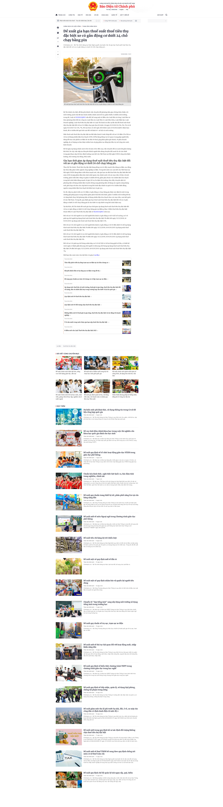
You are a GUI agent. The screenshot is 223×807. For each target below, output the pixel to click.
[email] (136, 21)
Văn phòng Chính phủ (126, 20)
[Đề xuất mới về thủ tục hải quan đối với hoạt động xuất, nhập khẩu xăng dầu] (69, 651)
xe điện (59, 346)
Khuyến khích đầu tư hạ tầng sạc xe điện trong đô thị (81, 271)
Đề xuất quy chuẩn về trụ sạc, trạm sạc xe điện (103, 623)
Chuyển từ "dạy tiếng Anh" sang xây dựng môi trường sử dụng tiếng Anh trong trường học (111, 603)
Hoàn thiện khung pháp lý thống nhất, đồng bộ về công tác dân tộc (124, 396)
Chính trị (72, 15)
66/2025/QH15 (99, 212)
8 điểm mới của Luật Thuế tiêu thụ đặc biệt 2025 (80, 330)
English (122, 9)
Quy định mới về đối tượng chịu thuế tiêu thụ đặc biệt (82, 305)
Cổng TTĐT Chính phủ (111, 20)
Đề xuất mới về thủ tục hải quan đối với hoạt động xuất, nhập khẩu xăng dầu (110, 646)
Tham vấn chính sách (89, 26)
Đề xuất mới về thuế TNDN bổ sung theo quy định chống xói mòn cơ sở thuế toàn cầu (109, 752)
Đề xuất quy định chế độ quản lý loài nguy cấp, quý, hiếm (108, 773)
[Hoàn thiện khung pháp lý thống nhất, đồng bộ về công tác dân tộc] (125, 386)
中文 (127, 9)
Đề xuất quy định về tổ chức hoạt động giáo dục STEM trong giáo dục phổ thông (109, 453)
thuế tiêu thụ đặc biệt (69, 346)
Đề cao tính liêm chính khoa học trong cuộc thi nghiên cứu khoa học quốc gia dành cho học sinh (109, 432)
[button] (96, 21)
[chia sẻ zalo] (58, 33)
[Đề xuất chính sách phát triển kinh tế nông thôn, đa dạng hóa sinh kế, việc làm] (125, 363)
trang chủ (61, 15)
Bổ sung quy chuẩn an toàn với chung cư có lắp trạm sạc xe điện (85, 279)
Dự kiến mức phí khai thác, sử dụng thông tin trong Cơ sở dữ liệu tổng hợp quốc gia (110, 411)
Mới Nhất (160, 15)
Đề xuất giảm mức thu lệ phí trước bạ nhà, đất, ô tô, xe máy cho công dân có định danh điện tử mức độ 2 (111, 710)
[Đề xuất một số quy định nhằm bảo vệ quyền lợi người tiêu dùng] (69, 587)
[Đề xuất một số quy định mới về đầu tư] (69, 566)
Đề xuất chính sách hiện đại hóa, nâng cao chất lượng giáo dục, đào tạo (68, 372)
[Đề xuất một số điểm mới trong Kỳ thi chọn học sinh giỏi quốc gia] (97, 363)
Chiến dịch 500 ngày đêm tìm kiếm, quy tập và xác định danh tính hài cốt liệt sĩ (77, 20)
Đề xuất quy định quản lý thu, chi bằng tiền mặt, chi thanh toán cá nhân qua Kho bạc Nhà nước (96, 397)
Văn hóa (88, 15)
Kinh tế (80, 15)
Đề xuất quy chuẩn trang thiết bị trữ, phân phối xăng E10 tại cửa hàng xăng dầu (111, 496)
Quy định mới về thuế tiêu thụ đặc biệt (77, 296)
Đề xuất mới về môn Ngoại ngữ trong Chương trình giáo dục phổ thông (109, 517)
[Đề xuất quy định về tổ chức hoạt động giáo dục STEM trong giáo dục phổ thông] (69, 459)
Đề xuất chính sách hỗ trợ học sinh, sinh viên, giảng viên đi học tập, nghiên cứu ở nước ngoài (69, 397)
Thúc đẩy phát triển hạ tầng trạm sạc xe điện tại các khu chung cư (86, 262)
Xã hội (96, 15)
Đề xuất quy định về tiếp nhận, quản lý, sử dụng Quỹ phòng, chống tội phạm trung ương (109, 688)
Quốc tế (114, 15)
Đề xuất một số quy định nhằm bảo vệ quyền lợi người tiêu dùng (109, 582)
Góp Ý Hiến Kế (124, 15)
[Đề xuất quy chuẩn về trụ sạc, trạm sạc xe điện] (69, 630)
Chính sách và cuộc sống (72, 26)
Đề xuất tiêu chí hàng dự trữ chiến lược (100, 538)
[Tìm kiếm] (166, 15)
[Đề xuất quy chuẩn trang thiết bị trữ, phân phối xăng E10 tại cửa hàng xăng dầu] (69, 502)
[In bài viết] (58, 46)
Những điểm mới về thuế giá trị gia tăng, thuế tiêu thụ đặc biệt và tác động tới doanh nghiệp (92, 314)
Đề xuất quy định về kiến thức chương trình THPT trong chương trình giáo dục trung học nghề (108, 667)
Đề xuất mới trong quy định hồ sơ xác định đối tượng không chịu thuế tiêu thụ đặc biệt (109, 731)
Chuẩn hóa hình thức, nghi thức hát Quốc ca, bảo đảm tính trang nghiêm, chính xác (109, 475)
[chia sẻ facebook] (58, 27)
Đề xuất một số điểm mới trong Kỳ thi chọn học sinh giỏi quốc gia (96, 372)
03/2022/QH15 (81, 117)
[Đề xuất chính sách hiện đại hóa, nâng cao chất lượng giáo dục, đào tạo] (69, 363)
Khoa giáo (105, 15)
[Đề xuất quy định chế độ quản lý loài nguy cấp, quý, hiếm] (69, 780)
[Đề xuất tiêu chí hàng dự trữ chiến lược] (69, 545)
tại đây (96, 255)
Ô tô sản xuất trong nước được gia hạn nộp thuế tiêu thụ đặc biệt (86, 322)
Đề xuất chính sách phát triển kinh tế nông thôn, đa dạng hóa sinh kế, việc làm (124, 374)
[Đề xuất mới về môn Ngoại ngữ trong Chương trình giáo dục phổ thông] (69, 523)
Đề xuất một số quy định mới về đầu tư (100, 559)
